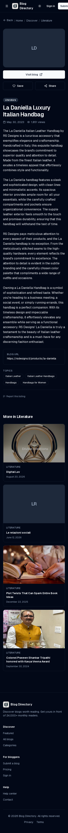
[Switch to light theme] (39, 6)
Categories (9, 745)
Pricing (7, 769)
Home (19, 20)
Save (20, 86)
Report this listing (15, 396)
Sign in (50, 6)
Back (10, 20)
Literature (46, 20)
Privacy (28, 822)
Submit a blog (11, 763)
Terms (40, 822)
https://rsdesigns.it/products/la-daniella (31, 358)
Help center (10, 793)
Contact (8, 799)
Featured (8, 733)
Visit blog (32, 74)
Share (52, 86)
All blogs (8, 739)
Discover (32, 20)
